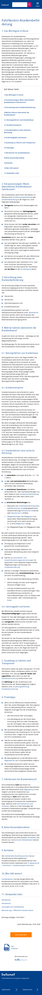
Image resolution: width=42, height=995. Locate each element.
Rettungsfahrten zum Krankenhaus (20, 120)
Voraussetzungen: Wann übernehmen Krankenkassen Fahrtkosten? (19, 101)
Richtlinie (9, 163)
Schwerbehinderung (12, 567)
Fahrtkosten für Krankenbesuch (17, 153)
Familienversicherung (10, 678)
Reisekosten (32, 837)
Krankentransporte (14, 125)
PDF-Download (14, 947)
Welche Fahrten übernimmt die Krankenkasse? (16, 113)
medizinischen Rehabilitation (22, 840)
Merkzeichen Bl (27, 511)
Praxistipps (9, 148)
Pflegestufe (20, 524)
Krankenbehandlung (9, 199)
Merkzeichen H (16, 513)
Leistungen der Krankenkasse (13, 907)
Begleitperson (9, 760)
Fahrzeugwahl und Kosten (17, 137)
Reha (31, 262)
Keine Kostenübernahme (14, 158)
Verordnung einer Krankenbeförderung (20, 107)
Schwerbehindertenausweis (28, 506)
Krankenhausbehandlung (22, 197)
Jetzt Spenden (21, 934)
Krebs (9, 600)
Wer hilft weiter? (12, 168)
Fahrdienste (6, 903)
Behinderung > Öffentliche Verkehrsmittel (17, 910)
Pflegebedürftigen (14, 516)
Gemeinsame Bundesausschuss (17, 856)
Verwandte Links (12, 173)
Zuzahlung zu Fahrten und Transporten (20, 143)
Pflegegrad (28, 516)
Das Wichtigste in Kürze (14, 95)
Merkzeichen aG (17, 508)
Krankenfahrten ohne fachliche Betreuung (17, 131)
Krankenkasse (26, 269)
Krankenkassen (7, 879)
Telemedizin (33, 312)
